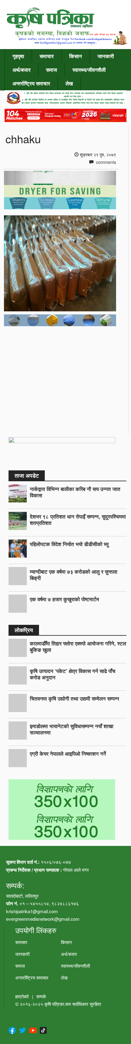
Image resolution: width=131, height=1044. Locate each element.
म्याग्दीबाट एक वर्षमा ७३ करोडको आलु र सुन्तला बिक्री (73, 575)
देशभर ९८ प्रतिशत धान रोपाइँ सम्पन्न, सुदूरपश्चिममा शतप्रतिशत (78, 519)
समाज (51, 69)
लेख (69, 83)
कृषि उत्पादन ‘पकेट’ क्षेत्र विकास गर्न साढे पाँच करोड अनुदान (72, 674)
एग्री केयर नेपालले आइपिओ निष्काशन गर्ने (68, 753)
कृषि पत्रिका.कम (58, 1004)
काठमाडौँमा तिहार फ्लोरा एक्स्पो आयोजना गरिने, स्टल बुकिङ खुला (78, 646)
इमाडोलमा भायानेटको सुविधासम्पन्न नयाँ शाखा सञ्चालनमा (71, 729)
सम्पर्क (41, 996)
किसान (75, 56)
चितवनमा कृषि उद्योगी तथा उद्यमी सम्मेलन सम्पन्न (74, 698)
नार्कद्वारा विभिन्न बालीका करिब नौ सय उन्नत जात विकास (75, 492)
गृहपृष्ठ (18, 56)
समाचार (47, 56)
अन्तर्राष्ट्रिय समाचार (31, 83)
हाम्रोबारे (22, 996)
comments (105, 162)
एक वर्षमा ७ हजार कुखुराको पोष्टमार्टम (64, 599)
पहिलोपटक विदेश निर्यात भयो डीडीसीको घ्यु (69, 544)
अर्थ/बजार (21, 69)
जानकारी (105, 56)
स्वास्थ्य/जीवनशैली (89, 69)
